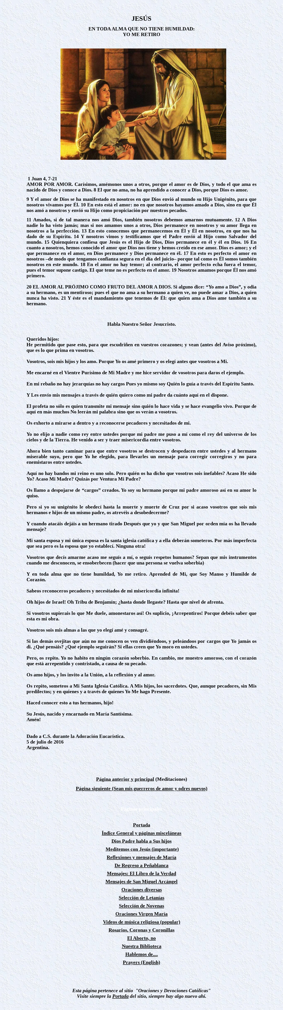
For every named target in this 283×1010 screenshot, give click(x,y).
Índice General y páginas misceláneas (141, 833)
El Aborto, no (141, 938)
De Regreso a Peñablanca (141, 865)
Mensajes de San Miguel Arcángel (141, 881)
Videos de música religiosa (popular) (141, 922)
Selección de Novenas (141, 905)
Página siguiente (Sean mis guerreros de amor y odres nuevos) (141, 788)
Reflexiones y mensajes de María (141, 857)
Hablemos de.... (141, 954)
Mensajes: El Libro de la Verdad (141, 873)
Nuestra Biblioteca (141, 946)
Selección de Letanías (141, 897)
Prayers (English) (141, 962)
